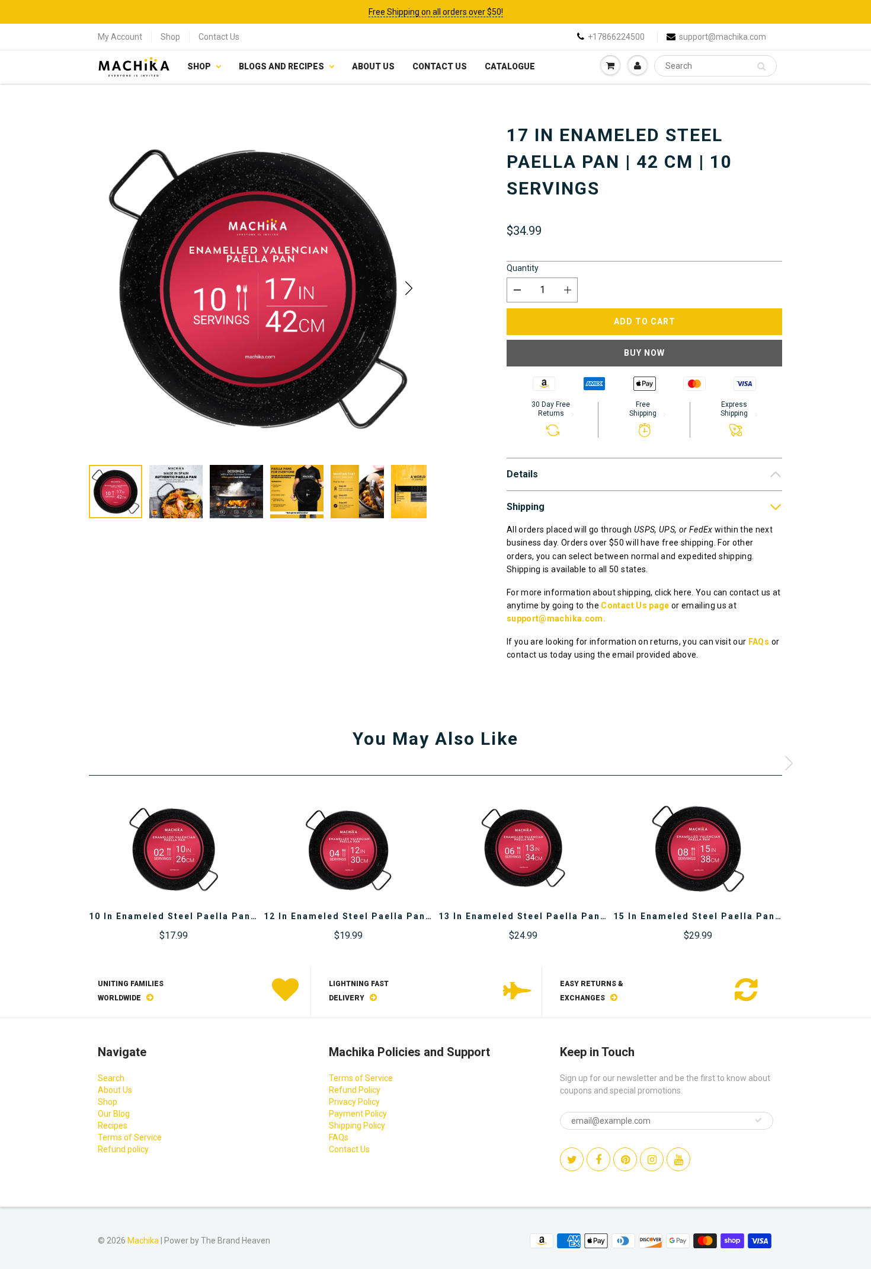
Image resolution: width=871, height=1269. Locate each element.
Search (111, 1078)
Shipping (526, 506)
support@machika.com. (556, 618)
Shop (170, 37)
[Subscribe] (758, 1120)
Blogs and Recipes (281, 66)
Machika (143, 1240)
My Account (120, 37)
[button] (409, 288)
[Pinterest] (625, 1159)
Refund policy (123, 1149)
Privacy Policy (354, 1102)
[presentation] (789, 763)
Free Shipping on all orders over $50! (436, 12)
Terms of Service (130, 1137)
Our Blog (114, 1113)
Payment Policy (358, 1113)
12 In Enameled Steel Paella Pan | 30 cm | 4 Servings (395, 916)
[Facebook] (598, 1159)
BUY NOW (644, 353)
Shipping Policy (357, 1125)
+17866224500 (616, 37)
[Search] (761, 66)
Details (522, 474)
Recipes (112, 1125)
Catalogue (510, 66)
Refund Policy (354, 1090)
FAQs (758, 641)
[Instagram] (652, 1159)
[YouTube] (678, 1159)
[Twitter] (572, 1159)
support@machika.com (722, 37)
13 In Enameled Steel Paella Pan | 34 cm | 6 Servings (569, 916)
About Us (373, 66)
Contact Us (218, 37)
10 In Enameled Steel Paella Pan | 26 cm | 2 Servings (220, 916)
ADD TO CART (644, 321)
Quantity (523, 268)
